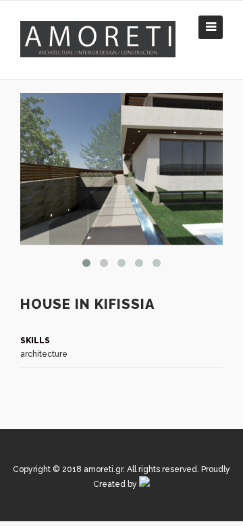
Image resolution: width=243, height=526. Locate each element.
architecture (44, 354)
